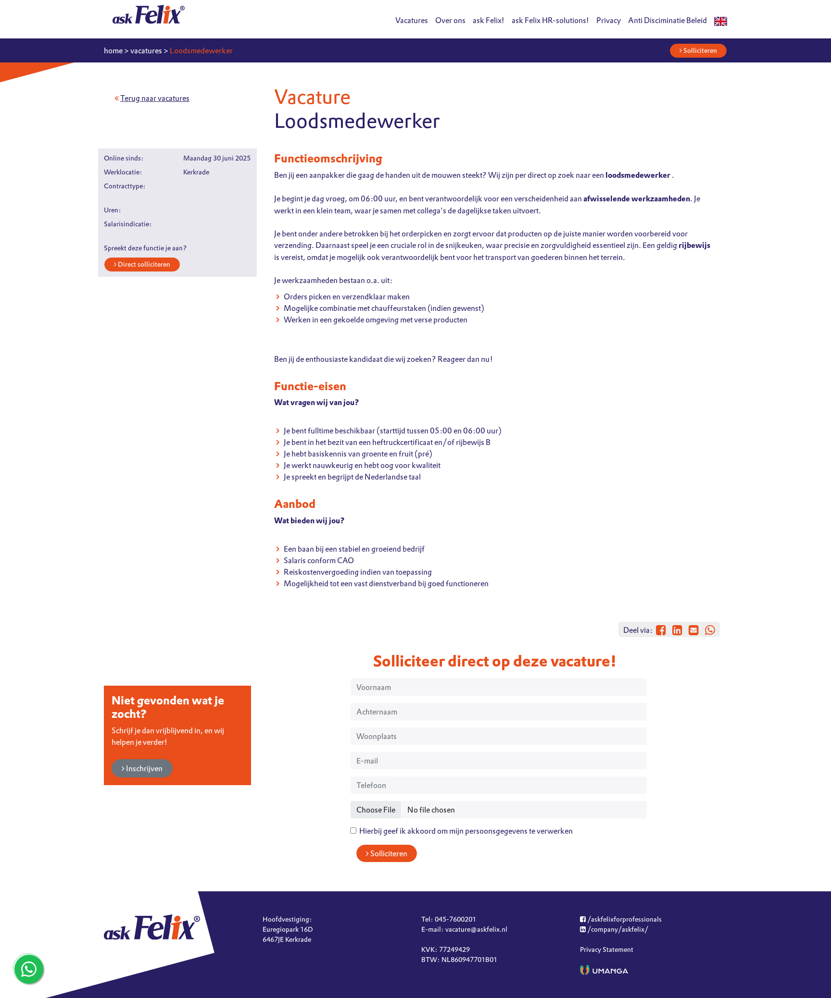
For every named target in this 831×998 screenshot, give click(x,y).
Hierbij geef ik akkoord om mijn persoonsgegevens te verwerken (464, 831)
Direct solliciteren (143, 264)
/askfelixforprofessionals (624, 919)
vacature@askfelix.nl (476, 929)
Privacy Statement (606, 949)
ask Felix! (488, 20)
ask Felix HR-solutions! (550, 20)
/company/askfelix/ (617, 929)
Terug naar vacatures (154, 98)
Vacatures (411, 20)
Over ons (450, 20)
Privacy (608, 20)
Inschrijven (144, 768)
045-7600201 (455, 919)
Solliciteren (699, 50)
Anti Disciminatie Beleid (667, 20)
